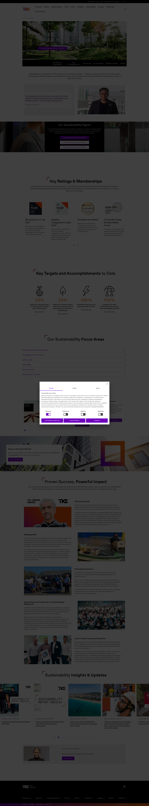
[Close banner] (107, 383)
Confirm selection (74, 420)
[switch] (66, 414)
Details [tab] (74, 388)
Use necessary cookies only (52, 420)
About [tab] (98, 388)
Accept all (97, 420)
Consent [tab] (51, 388)
